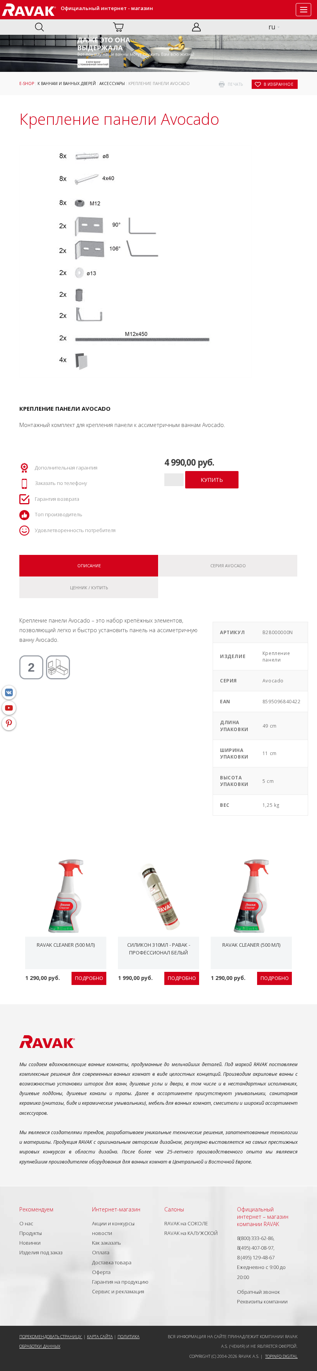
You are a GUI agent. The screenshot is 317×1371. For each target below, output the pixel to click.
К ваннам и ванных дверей (66, 83)
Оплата (100, 1252)
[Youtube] (9, 708)
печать (235, 84)
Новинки (30, 1242)
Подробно (89, 978)
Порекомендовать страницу (50, 1336)
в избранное (279, 84)
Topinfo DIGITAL (281, 1356)
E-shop (26, 83)
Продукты (30, 1233)
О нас (26, 1223)
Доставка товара (111, 1262)
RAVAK (29, 9)
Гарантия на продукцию (120, 1281)
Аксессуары (112, 83)
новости (102, 1233)
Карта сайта (100, 1336)
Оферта (101, 1272)
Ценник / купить (89, 587)
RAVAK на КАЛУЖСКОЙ (191, 1233)
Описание (89, 565)
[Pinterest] (9, 723)
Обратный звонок (258, 1291)
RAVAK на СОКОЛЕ (186, 1223)
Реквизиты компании (262, 1301)
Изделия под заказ (41, 1252)
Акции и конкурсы (113, 1223)
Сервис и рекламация (118, 1291)
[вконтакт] (9, 692)
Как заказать (106, 1242)
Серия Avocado (228, 565)
